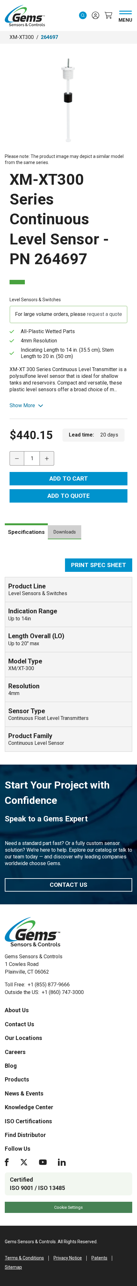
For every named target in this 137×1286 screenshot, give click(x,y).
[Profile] (95, 15)
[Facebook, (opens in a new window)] (7, 1162)
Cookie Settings (68, 1207)
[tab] (26, 531)
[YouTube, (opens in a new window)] (42, 1162)
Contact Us (68, 884)
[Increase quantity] (47, 458)
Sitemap (13, 1267)
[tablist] (68, 534)
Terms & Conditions (24, 1257)
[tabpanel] (68, 655)
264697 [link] (49, 37)
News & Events (24, 1093)
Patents (99, 1257)
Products (17, 1079)
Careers (15, 1052)
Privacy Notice (68, 1257)
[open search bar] (83, 15)
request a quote (104, 314)
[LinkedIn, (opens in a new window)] (62, 1162)
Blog (11, 1065)
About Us (17, 1010)
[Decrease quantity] (17, 458)
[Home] (32, 931)
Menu (125, 18)
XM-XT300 (22, 37)
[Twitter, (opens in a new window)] (24, 1162)
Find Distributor (25, 1135)
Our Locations (23, 1038)
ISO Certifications (28, 1121)
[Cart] (108, 15)
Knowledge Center (29, 1107)
